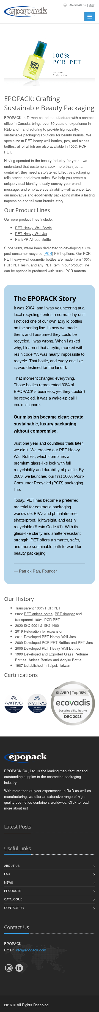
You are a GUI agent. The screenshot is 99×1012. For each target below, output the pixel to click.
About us (12, 865)
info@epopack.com (30, 949)
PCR (48, 253)
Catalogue (13, 899)
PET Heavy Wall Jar (31, 233)
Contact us (14, 907)
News (8, 882)
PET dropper (65, 613)
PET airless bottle (38, 613)
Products (12, 890)
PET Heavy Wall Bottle (33, 227)
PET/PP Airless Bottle (33, 239)
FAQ (7, 873)
